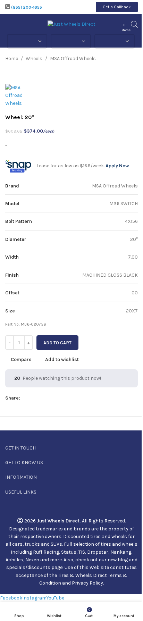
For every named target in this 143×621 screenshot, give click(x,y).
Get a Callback (117, 7)
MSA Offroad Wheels (73, 58)
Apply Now (117, 166)
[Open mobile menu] (8, 24)
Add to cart (57, 342)
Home (11, 58)
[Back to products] (125, 58)
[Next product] (133, 58)
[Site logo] (71, 24)
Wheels (34, 58)
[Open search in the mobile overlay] (134, 24)
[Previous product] (117, 58)
